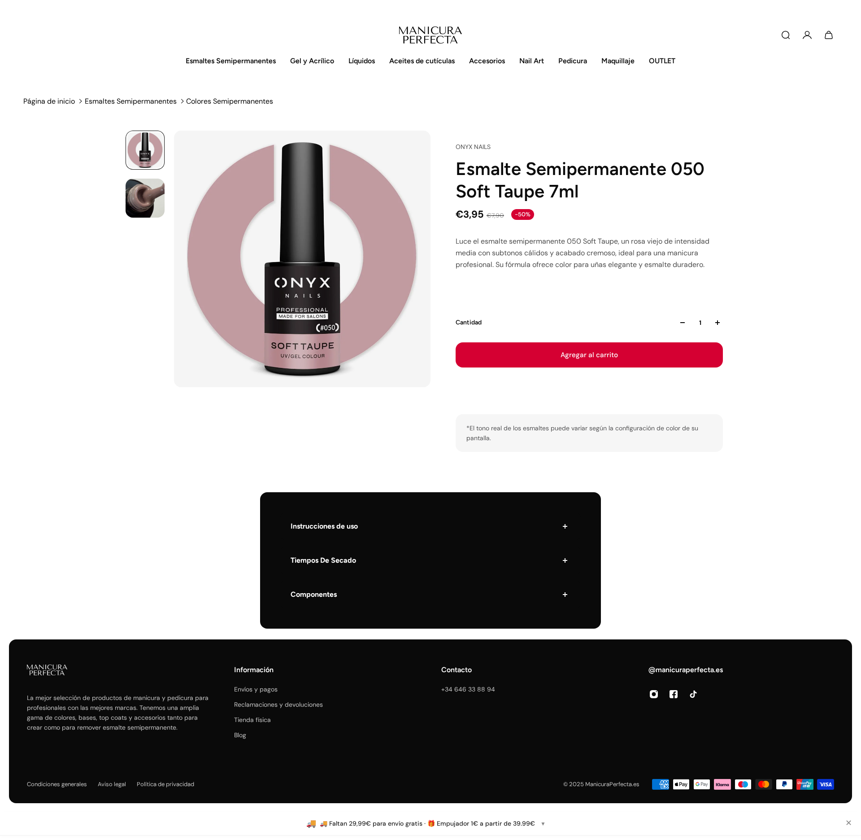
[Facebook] (673, 694)
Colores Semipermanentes (229, 101)
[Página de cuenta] (807, 35)
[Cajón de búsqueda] (785, 35)
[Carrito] (828, 35)
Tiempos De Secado (323, 560)
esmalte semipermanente (139, 727)
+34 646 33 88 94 (468, 689)
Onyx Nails (473, 147)
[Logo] (430, 35)
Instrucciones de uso (324, 526)
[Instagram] (654, 694)
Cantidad (469, 322)
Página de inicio (49, 101)
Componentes (314, 594)
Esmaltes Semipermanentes (131, 101)
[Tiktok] (693, 694)
